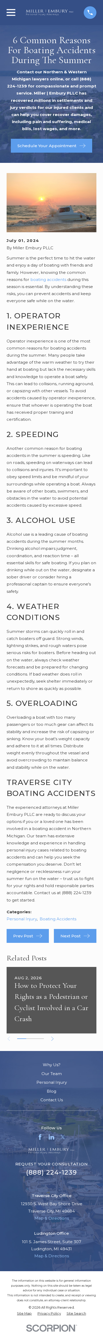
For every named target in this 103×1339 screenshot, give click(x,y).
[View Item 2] (30, 1038)
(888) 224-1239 (51, 1172)
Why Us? (51, 1064)
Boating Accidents (58, 918)
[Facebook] (40, 1137)
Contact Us (51, 1099)
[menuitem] (24, 1314)
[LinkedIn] (51, 1137)
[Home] (49, 12)
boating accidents (48, 279)
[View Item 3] (39, 1038)
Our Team (51, 1073)
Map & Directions (51, 1218)
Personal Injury (22, 918)
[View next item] (52, 1039)
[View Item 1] (21, 1038)
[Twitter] (62, 1137)
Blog (51, 1091)
